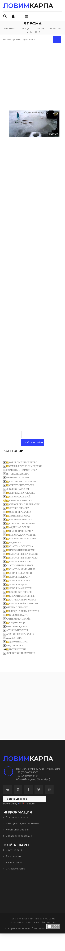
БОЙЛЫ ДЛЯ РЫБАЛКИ (21, 592)
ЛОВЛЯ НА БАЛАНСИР (21, 573)
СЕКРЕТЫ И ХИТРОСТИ (21, 485)
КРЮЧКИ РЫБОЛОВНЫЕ (21, 596)
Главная (10, 28)
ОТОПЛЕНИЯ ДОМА (16, 626)
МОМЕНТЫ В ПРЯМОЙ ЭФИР (21, 470)
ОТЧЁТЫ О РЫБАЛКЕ (17, 607)
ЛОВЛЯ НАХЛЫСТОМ (20, 588)
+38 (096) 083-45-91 (27, 772)
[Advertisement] (32, 76)
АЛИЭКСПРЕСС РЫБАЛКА (20, 634)
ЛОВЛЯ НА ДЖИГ (18, 584)
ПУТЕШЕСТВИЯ (17, 649)
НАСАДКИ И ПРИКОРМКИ (22, 550)
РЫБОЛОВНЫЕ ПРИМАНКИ (23, 554)
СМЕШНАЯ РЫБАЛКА (20, 500)
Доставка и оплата (16, 817)
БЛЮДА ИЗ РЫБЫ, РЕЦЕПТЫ (24, 611)
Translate (30, 803)
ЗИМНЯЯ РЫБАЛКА (47, 28)
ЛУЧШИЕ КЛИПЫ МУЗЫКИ (20, 653)
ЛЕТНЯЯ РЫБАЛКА (19, 508)
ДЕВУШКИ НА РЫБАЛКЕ (22, 493)
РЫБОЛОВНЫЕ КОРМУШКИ (23, 557)
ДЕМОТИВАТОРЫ (18, 641)
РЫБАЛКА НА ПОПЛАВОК (22, 538)
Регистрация (13, 856)
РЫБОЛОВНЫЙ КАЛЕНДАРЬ (23, 603)
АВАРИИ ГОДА (13, 638)
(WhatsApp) (43, 779)
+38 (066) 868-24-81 (27, 775)
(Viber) (20, 779)
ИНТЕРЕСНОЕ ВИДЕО (17, 473)
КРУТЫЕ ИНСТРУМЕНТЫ (22, 481)
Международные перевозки (22, 823)
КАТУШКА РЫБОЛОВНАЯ (22, 599)
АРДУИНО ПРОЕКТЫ (17, 630)
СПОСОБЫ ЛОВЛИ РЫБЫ (22, 523)
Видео (26, 28)
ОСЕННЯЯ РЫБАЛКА (20, 512)
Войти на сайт (13, 849)
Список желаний (15, 868)
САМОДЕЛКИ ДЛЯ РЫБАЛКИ (24, 504)
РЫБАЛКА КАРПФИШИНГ (22, 535)
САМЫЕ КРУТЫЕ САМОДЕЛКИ (25, 466)
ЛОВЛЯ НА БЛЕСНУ (19, 576)
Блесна (33, 32)
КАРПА (28, 6)
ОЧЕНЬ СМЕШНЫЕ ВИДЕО (23, 462)
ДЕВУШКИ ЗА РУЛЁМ (17, 489)
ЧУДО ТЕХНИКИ (14, 645)
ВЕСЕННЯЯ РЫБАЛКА (20, 519)
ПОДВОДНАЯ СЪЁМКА (21, 531)
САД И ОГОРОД (17, 622)
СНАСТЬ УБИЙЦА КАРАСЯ (19, 565)
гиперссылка (16, 922)
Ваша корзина (13, 862)
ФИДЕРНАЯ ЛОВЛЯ (19, 527)
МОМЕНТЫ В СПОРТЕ (17, 477)
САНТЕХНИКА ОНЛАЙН (18, 618)
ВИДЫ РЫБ (15, 542)
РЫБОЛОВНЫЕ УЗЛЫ (20, 561)
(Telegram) (30, 779)
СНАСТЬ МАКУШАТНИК (22, 569)
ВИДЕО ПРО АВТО (18, 615)
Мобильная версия (17, 829)
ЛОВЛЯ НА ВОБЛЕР (19, 580)
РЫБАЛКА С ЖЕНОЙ (20, 496)
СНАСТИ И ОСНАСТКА (21, 546)
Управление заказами (18, 835)
